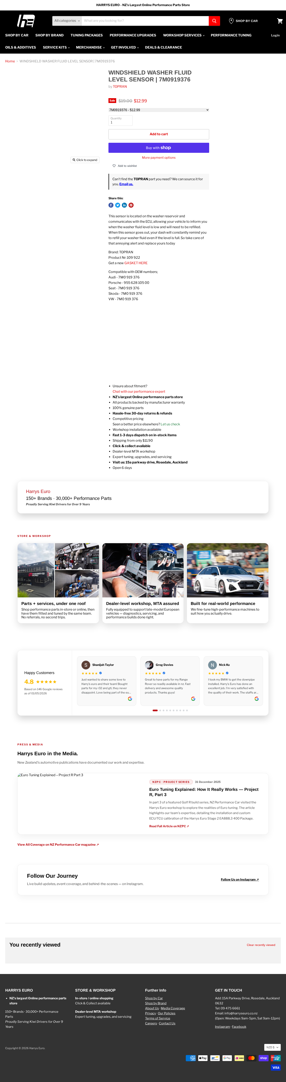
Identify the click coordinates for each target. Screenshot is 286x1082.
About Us (152, 1008)
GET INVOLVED (124, 47)
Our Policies (166, 1013)
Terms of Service (157, 1018)
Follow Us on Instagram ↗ (240, 879)
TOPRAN (120, 87)
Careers (151, 1023)
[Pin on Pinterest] (131, 205)
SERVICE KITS (55, 47)
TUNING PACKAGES (87, 35)
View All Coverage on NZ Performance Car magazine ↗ (58, 845)
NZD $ (270, 1047)
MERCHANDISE (89, 47)
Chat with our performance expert (139, 392)
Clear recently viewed (261, 945)
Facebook (239, 1027)
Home (10, 61)
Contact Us (167, 1023)
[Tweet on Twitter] (117, 205)
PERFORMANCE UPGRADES (133, 35)
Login (275, 35)
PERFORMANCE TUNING (231, 35)
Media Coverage (173, 1008)
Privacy (150, 1013)
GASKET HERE (136, 263)
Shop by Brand (155, 1003)
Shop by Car (154, 998)
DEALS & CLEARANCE (163, 47)
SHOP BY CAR (16, 35)
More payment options (159, 158)
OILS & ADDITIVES (20, 47)
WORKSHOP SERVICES (182, 35)
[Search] (214, 21)
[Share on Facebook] (110, 205)
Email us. (126, 184)
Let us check (170, 424)
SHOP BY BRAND (49, 35)
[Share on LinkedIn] (124, 205)
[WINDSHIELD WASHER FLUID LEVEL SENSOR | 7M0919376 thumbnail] (17, 177)
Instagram (222, 1027)
